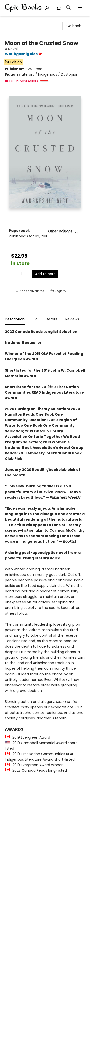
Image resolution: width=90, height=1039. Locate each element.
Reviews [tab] (72, 319)
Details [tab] (52, 319)
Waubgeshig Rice (21, 53)
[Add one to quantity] (28, 274)
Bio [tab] (35, 319)
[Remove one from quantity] (15, 274)
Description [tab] (15, 319)
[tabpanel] (45, 557)
